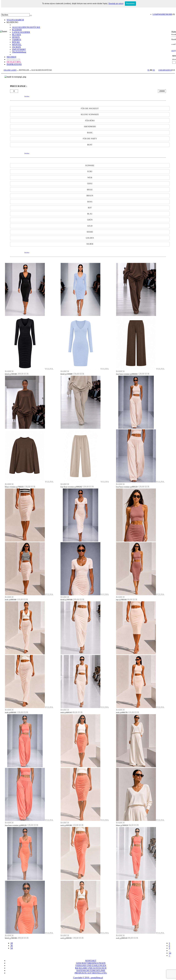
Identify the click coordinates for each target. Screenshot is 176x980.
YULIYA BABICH (15, 20)
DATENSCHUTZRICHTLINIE (90, 970)
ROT (90, 208)
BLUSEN (16, 34)
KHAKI (90, 232)
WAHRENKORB (165, 14)
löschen (26, 96)
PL (148, 70)
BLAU (89, 214)
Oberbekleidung (19, 52)
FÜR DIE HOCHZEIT (90, 108)
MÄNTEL (16, 44)
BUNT (89, 145)
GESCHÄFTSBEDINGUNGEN (90, 963)
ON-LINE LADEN (10, 70)
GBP (163, 70)
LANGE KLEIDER (21, 32)
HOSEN (16, 37)
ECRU (89, 171)
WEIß (89, 178)
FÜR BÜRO (90, 121)
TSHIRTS (16, 39)
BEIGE (90, 190)
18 (11, 943)
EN (154, 70)
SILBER (89, 244)
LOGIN (156, 14)
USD (160, 70)
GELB (89, 226)
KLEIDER (17, 30)
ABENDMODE (90, 127)
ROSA (89, 202)
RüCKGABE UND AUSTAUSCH (90, 968)
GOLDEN (90, 238)
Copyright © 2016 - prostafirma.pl (88, 977)
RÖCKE (16, 42)
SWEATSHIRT (19, 49)
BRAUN (89, 196)
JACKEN (16, 47)
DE (151, 70)
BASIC (90, 133)
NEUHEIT (11, 57)
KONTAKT (90, 960)
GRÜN (90, 220)
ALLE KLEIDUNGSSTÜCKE (26, 27)
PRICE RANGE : (18, 86)
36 (11, 945)
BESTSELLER (13, 59)
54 (11, 948)
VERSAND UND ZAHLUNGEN (90, 965)
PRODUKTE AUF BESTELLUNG (91, 973)
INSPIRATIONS (14, 64)
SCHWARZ (89, 165)
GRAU (90, 184)
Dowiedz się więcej (115, 3)
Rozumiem (130, 3)
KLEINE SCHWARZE (90, 115)
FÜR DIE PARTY (90, 139)
